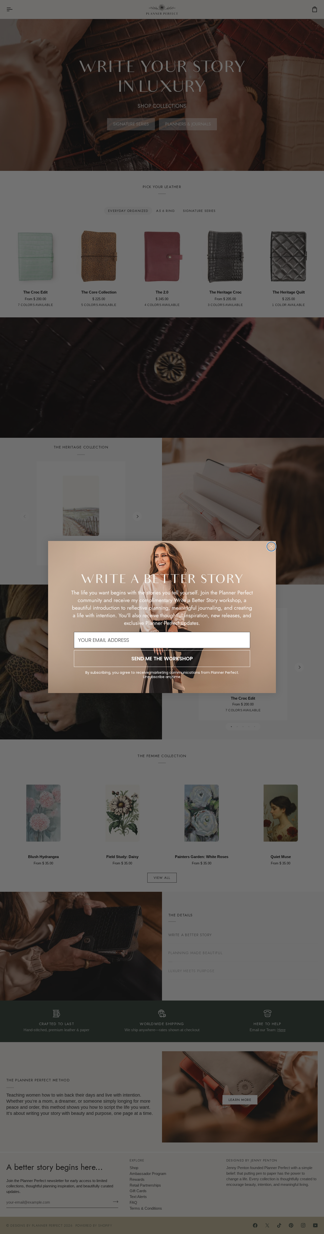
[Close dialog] (271, 546)
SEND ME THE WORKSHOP (162, 658)
